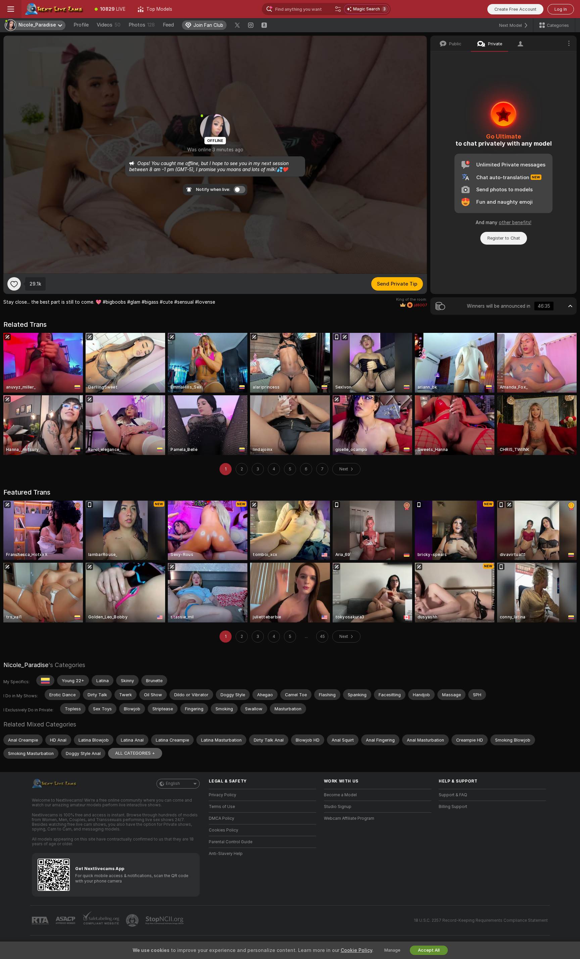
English (173, 783)
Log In (560, 9)
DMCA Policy (221, 818)
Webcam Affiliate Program (349, 818)
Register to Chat (503, 238)
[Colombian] (45, 680)
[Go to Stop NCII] (165, 920)
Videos (108, 25)
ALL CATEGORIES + (135, 753)
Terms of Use (222, 806)
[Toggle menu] (10, 9)
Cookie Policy (356, 950)
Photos (142, 25)
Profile (81, 25)
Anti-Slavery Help (226, 853)
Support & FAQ (453, 795)
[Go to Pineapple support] (133, 920)
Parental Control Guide (230, 842)
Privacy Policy (222, 795)
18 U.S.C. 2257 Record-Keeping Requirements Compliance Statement (481, 920)
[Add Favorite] (14, 284)
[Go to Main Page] (55, 9)
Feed (168, 25)
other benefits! (515, 222)
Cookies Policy (223, 830)
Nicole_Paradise (25, 664)
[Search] (338, 9)
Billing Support (453, 806)
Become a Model (340, 795)
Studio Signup (337, 806)
